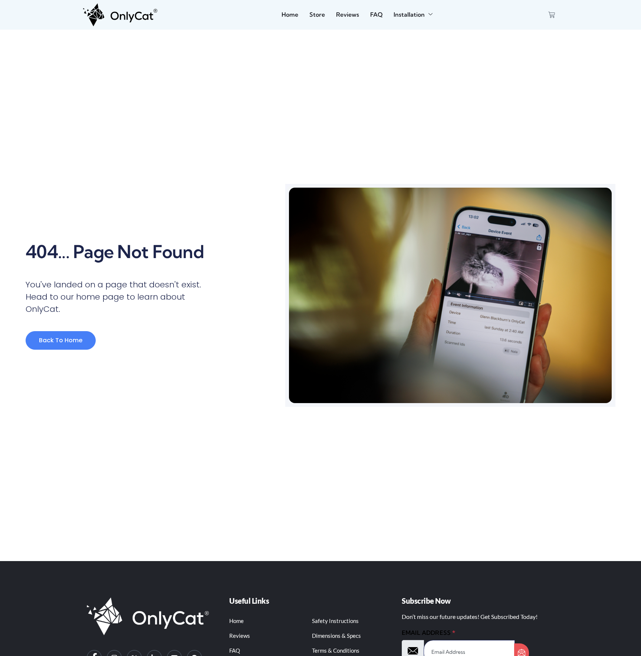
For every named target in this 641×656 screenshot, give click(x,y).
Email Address (428, 632)
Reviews (347, 14)
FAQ (376, 14)
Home (290, 14)
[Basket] (551, 15)
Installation (409, 14)
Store (317, 14)
